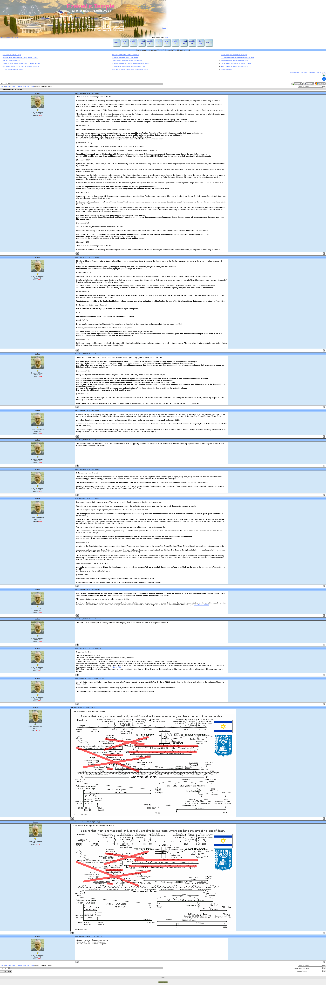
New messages (295, 72)
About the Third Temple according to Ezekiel (234, 66)
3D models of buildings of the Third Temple (125, 57)
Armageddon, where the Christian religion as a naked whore (130, 63)
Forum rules (311, 72)
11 (103, 678)
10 (100, 648)
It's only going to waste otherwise (13, 69)
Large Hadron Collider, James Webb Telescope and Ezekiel (130, 69)
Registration (9, 37)
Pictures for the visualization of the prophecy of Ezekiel (128, 66)
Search (319, 72)
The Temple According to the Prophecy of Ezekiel (236, 63)
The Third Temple (10, 86)
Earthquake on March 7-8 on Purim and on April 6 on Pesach (21, 66)
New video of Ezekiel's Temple (12, 55)
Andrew (37, 93)
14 (101, 936)
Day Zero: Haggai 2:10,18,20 (11, 60)
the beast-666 (116, 667)
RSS (166, 37)
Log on (16, 37)
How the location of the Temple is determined (234, 60)
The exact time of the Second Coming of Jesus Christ (237, 57)
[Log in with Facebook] (324, 79)
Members (304, 72)
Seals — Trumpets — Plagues (43, 86)
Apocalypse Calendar (201, 605)
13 (99, 822)
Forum (2, 86)
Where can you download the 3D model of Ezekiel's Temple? (21, 63)
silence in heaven (226, 69)
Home (3, 37)
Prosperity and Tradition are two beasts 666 (125, 55)
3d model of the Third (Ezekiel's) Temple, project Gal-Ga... (20, 57)
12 (95, 707)
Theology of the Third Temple (25, 86)
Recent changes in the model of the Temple (234, 55)
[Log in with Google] (324, 75)
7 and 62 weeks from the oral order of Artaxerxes (127, 60)
